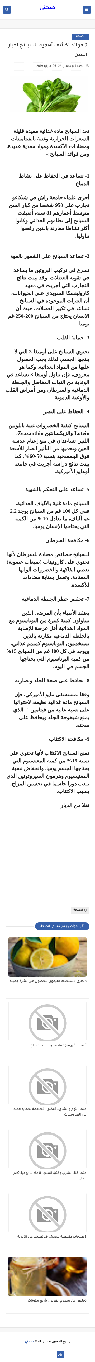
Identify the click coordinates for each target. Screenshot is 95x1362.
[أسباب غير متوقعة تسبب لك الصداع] (47, 1021)
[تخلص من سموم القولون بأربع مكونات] (47, 1276)
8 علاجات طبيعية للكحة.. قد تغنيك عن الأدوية (52, 1237)
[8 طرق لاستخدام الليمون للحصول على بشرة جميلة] (47, 957)
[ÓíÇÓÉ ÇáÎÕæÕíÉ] (51, 1354)
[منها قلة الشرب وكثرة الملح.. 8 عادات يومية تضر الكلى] (47, 1149)
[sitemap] (60, 1354)
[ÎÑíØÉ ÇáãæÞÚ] (35, 1354)
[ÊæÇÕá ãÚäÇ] (43, 1354)
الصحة (81, 36)
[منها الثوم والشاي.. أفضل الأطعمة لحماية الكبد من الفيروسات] (47, 1085)
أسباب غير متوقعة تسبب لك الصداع (59, 1045)
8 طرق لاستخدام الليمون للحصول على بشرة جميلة (48, 981)
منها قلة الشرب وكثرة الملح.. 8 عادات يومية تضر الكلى (50, 1176)
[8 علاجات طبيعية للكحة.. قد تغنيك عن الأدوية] (47, 1212)
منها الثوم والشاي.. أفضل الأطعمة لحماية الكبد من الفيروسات (50, 1112)
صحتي (47, 8)
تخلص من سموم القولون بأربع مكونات (57, 1301)
